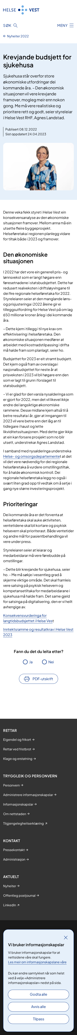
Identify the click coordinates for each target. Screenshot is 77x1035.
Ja (31, 662)
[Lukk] (66, 937)
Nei (51, 662)
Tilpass (38, 1019)
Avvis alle (38, 1006)
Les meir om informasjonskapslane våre (37, 962)
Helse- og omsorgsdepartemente (31, 456)
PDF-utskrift (43, 678)
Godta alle (38, 994)
